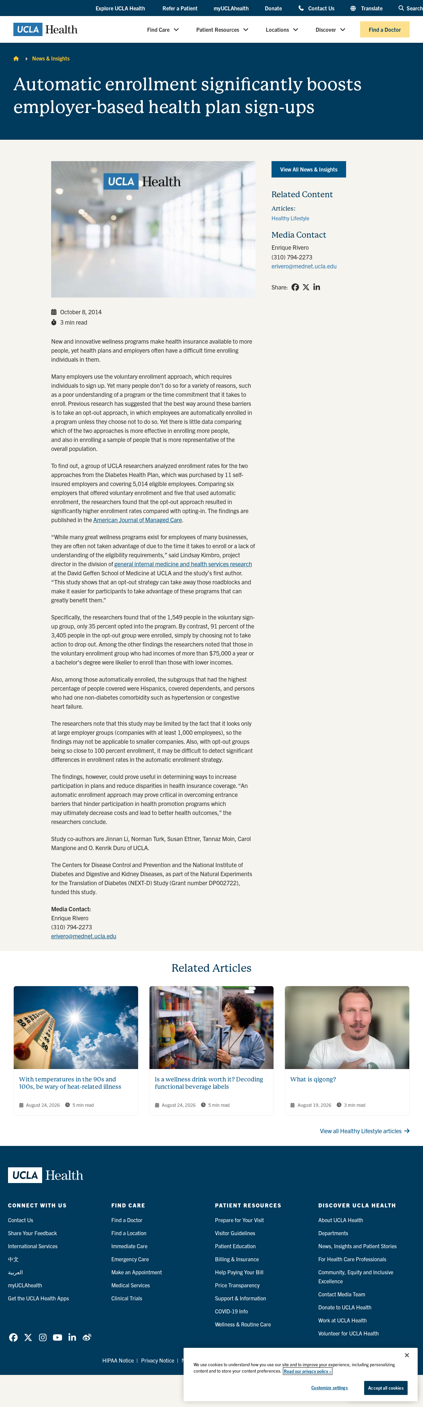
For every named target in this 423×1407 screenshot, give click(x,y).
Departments (333, 1232)
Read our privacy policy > (307, 1371)
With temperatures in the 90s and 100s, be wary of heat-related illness (70, 1083)
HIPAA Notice (118, 1360)
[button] (121, 8)
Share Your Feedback (32, 1232)
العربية (15, 1272)
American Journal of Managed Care (137, 519)
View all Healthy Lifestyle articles (361, 1131)
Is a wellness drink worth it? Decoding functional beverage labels (209, 1083)
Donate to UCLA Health (345, 1307)
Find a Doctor (385, 29)
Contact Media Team (341, 1294)
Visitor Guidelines (235, 1232)
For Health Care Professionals (352, 1259)
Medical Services (130, 1285)
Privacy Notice (157, 1360)
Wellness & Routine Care (243, 1324)
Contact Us (321, 8)
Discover (326, 29)
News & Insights (51, 58)
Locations (277, 29)
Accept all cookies (385, 1388)
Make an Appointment (136, 1272)
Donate (273, 8)
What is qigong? (313, 1079)
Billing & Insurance (237, 1259)
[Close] (407, 1355)
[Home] (16, 58)
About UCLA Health (340, 1219)
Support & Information (240, 1298)
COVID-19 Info (231, 1311)
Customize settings (329, 1387)
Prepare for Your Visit (239, 1219)
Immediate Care (129, 1246)
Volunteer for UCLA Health (348, 1333)
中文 (13, 1259)
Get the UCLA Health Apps (38, 1298)
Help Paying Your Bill (239, 1272)
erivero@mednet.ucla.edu (83, 936)
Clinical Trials (126, 1298)
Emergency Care (130, 1259)
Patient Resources (217, 29)
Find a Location (128, 1232)
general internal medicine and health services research (183, 564)
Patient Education (235, 1246)
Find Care (158, 29)
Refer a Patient (180, 8)
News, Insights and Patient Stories (357, 1246)
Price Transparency (237, 1285)
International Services (33, 1246)
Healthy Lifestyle (290, 218)
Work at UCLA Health (342, 1320)
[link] (295, 287)
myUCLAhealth (231, 8)
